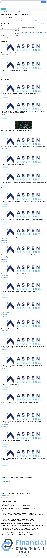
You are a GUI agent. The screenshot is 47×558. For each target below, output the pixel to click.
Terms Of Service (34, 548)
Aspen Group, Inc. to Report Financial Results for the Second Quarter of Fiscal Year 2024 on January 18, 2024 (22, 422)
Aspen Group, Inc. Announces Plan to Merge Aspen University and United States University (22, 219)
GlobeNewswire (5, 187)
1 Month (30, 32)
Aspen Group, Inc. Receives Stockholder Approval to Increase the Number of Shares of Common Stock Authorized (21, 366)
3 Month (34, 32)
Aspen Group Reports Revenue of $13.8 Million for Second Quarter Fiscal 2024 (19, 402)
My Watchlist (12, 5)
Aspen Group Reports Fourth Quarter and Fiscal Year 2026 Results (16, 52)
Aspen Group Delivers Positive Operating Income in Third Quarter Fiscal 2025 (19, 237)
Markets (3, 9)
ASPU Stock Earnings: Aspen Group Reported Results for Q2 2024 (17, 130)
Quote (8, 20)
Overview (3, 11)
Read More (43, 82)
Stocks (9, 9)
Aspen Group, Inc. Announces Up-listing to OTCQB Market (15, 273)
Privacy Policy (26, 548)
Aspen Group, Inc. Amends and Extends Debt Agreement (14, 70)
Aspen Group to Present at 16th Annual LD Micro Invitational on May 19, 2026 (19, 93)
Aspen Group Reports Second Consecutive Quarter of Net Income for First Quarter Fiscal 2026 (23, 201)
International (15, 11)
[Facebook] (22, 552)
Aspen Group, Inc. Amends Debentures (10, 384)
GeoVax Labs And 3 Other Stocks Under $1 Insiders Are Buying (16, 477)
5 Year (45, 32)
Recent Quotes (3, 5)
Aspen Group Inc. (5, 185)
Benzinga (4, 481)
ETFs (13, 9)
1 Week (26, 32)
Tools (18, 9)
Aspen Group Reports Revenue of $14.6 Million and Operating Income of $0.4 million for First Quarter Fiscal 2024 (23, 459)
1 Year (38, 32)
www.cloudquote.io (32, 546)
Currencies (10, 11)
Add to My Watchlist (18, 18)
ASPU (29, 14)
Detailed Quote (42, 23)
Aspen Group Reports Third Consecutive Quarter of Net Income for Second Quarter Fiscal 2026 (23, 182)
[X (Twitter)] (19, 552)
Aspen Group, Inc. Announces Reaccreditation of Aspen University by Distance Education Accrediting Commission (22, 255)
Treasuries (19, 11)
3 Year (41, 32)
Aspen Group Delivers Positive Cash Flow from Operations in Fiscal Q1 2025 (19, 310)
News (6, 11)
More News (43, 41)
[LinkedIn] (25, 552)
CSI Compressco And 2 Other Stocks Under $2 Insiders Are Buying (17, 493)
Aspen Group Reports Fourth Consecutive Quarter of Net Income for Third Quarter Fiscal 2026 (23, 146)
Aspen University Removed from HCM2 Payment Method (14, 328)
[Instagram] (28, 552)
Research (35, 20)
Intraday (22, 32)
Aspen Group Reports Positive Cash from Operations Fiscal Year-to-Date (18, 291)
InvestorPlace (4, 134)
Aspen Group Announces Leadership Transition (12, 164)
